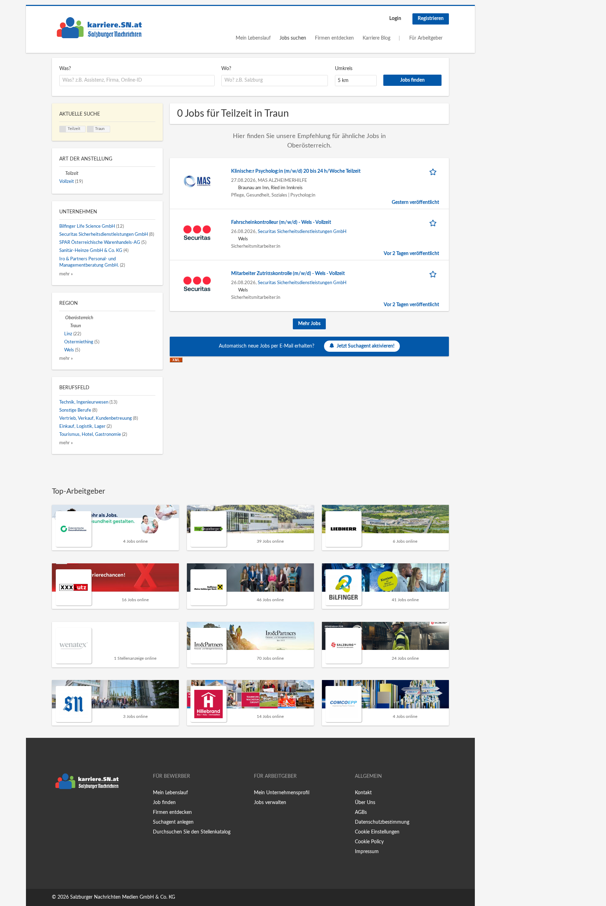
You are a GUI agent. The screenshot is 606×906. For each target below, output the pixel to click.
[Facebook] (57, 807)
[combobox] (137, 80)
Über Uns (365, 802)
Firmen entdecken (334, 38)
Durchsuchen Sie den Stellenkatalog (191, 832)
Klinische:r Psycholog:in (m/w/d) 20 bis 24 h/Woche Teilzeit (296, 171)
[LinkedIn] (79, 807)
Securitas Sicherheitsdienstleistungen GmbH (302, 231)
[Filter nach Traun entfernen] (67, 326)
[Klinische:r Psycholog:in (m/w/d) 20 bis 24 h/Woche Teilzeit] (197, 181)
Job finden (164, 802)
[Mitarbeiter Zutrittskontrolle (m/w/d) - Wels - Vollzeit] (197, 283)
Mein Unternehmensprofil (281, 792)
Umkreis (343, 68)
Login (395, 18)
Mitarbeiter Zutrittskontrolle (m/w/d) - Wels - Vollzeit (288, 273)
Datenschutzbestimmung (382, 822)
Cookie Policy (369, 841)
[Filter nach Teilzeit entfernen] (62, 173)
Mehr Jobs (309, 323)
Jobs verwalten (270, 802)
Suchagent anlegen (173, 822)
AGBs (361, 812)
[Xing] (68, 807)
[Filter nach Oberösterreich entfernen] (62, 318)
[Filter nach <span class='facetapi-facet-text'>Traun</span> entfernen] (90, 129)
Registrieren (431, 18)
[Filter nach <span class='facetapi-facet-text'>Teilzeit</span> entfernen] (63, 129)
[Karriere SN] (99, 27)
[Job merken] (434, 171)
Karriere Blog (376, 38)
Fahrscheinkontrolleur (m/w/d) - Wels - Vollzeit (281, 222)
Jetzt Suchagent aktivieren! (366, 346)
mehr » (66, 274)
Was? (65, 68)
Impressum (367, 851)
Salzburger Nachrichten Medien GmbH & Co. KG (122, 897)
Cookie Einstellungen (377, 832)
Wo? (226, 68)
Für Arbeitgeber (426, 38)
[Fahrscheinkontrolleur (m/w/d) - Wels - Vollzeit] (197, 232)
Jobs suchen (293, 38)
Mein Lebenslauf (253, 38)
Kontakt (363, 792)
